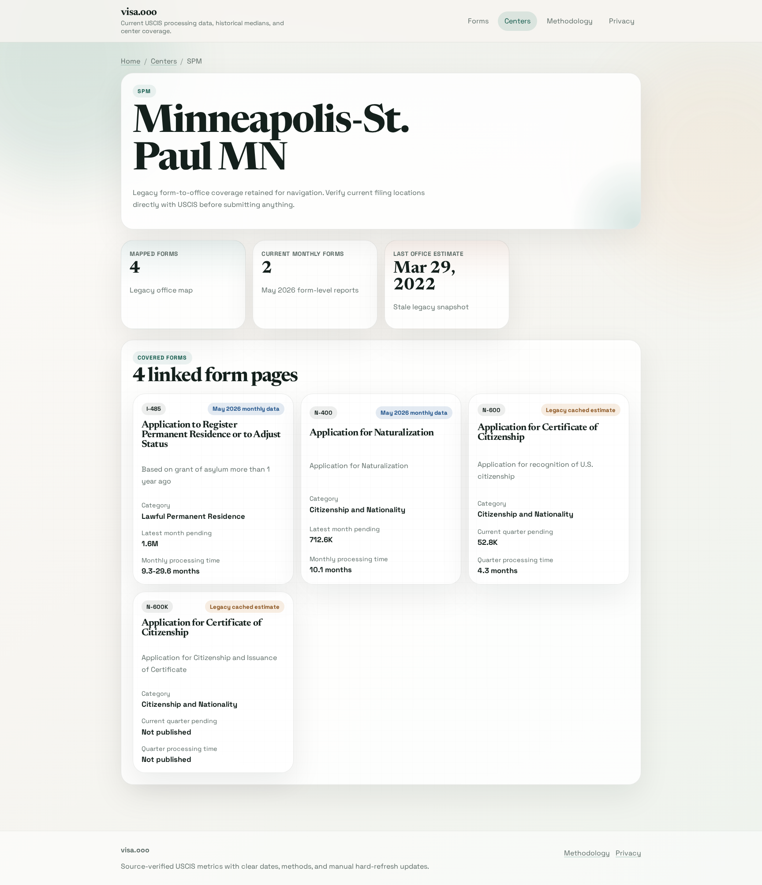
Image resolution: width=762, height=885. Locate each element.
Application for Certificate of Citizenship (538, 432)
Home (130, 61)
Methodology (570, 21)
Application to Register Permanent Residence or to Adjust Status (211, 435)
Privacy (622, 21)
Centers (517, 21)
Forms (478, 21)
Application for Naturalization (371, 433)
